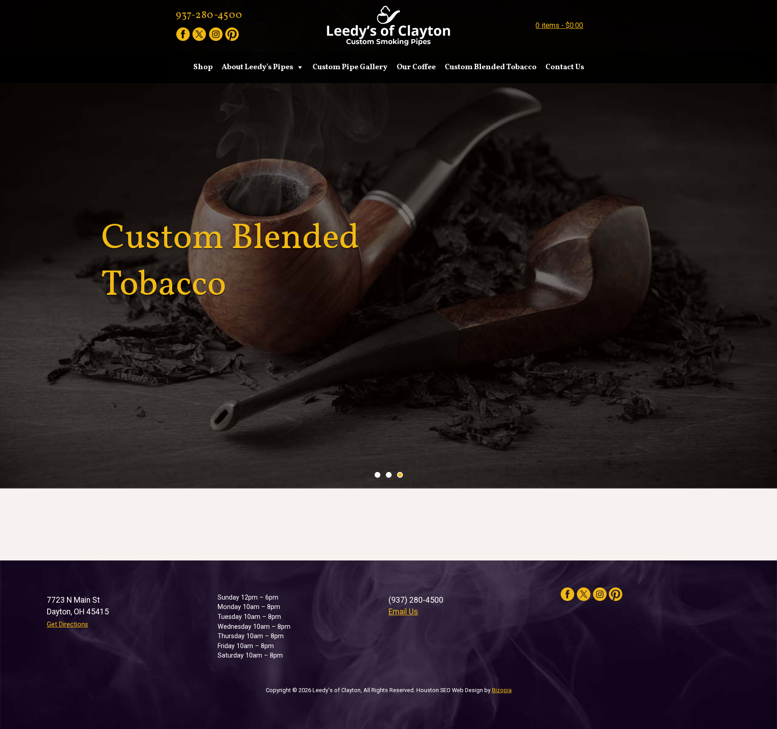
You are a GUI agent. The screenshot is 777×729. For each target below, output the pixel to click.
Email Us (403, 611)
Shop (203, 67)
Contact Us (564, 67)
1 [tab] (377, 475)
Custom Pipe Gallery (350, 67)
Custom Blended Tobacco (490, 67)
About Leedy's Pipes (257, 67)
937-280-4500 (209, 15)
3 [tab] (400, 475)
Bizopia (502, 690)
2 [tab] (389, 475)
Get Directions (67, 624)
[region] (388, 244)
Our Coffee (416, 67)
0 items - (559, 25)
